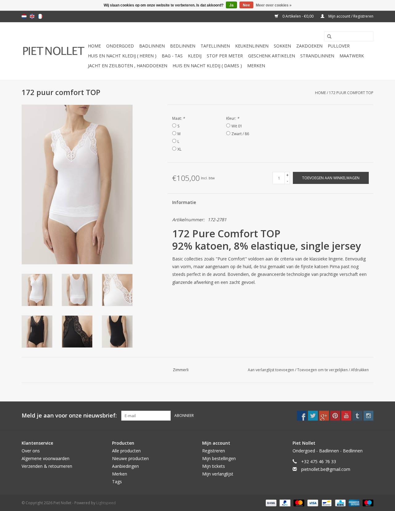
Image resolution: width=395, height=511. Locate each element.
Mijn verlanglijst (217, 474)
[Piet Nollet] (54, 51)
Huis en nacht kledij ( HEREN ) (122, 56)
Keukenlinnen (251, 46)
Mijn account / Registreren (350, 16)
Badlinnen (152, 46)
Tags (117, 481)
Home (94, 46)
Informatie (184, 202)
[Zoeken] (327, 36)
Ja (231, 5)
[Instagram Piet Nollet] (368, 416)
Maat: (178, 118)
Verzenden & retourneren (47, 466)
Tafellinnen (215, 46)
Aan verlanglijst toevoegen (271, 369)
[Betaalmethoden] (270, 502)
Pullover (339, 46)
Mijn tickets (213, 466)
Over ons (31, 451)
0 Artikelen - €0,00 (297, 16)
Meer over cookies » (274, 5)
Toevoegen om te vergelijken (323, 369)
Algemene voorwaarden (45, 458)
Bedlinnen (182, 46)
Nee (246, 5)
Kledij (195, 56)
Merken (256, 66)
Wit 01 (236, 126)
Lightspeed (106, 502)
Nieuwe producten (130, 458)
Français (40, 16)
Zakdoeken (309, 46)
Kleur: (232, 118)
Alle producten (126, 451)
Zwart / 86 (240, 133)
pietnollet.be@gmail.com (325, 469)
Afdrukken (360, 369)
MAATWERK (351, 56)
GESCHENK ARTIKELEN (271, 56)
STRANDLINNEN (317, 56)
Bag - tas (172, 56)
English (32, 16)
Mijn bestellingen (219, 458)
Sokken (282, 46)
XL (179, 149)
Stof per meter (225, 56)
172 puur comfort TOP (351, 92)
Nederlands (24, 16)
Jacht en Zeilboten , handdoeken (127, 66)
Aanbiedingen (125, 466)
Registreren (213, 451)
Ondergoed (120, 46)
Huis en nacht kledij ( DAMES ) (207, 66)
